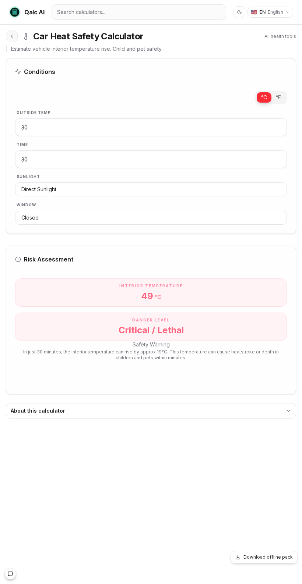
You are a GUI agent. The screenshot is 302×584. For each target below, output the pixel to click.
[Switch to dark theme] (239, 12)
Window (26, 205)
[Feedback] (10, 574)
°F (278, 97)
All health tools (280, 36)
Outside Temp (34, 112)
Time (22, 144)
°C (264, 97)
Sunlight (28, 176)
